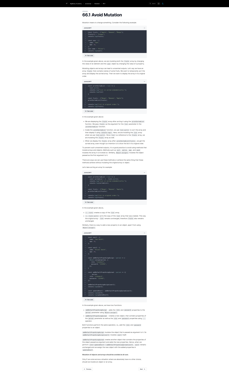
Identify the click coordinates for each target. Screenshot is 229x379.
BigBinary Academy (76, 3)
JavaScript (88, 3)
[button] (86, 41)
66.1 (104, 3)
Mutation (97, 3)
